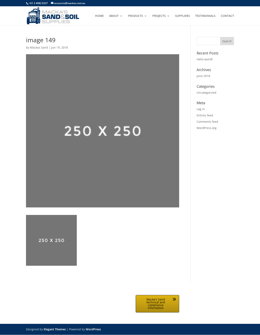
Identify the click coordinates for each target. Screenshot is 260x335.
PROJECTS (159, 16)
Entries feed (205, 115)
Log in (201, 109)
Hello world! (205, 59)
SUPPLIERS (182, 16)
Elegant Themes (55, 329)
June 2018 (203, 76)
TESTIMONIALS (205, 16)
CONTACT (227, 16)
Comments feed (207, 122)
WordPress (93, 329)
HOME (99, 16)
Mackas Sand (39, 47)
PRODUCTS (135, 16)
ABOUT (114, 16)
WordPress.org (207, 128)
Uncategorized (206, 92)
